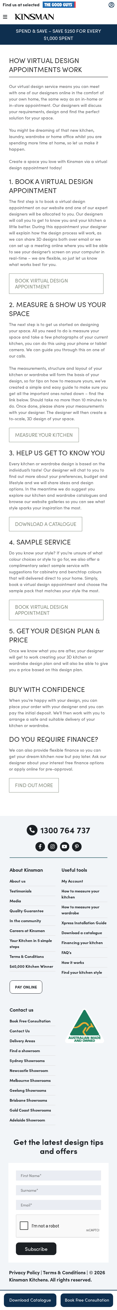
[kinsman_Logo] (34, 16)
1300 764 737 (65, 829)
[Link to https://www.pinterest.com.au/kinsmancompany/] (77, 847)
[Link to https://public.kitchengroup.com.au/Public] (111, 5)
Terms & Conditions (64, 1272)
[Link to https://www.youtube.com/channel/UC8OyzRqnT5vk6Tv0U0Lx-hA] (65, 847)
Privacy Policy (24, 1272)
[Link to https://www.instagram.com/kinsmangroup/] (52, 847)
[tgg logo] (59, 3)
